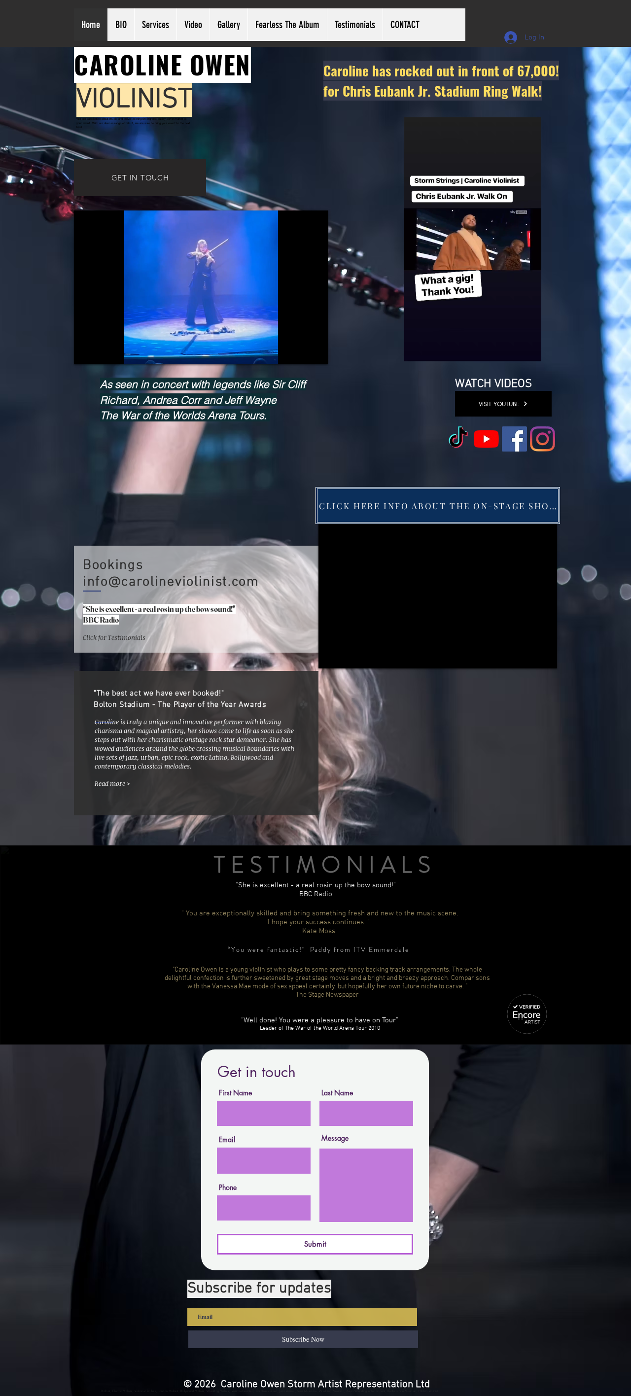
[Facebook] (514, 439)
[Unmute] (103, 351)
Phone (228, 1187)
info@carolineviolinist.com (171, 582)
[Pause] (86, 351)
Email (227, 1139)
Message (335, 1138)
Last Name (337, 1092)
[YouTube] (486, 439)
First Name (235, 1092)
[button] (528, 350)
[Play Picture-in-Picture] (297, 351)
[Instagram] (542, 439)
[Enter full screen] (314, 351)
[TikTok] (458, 439)
